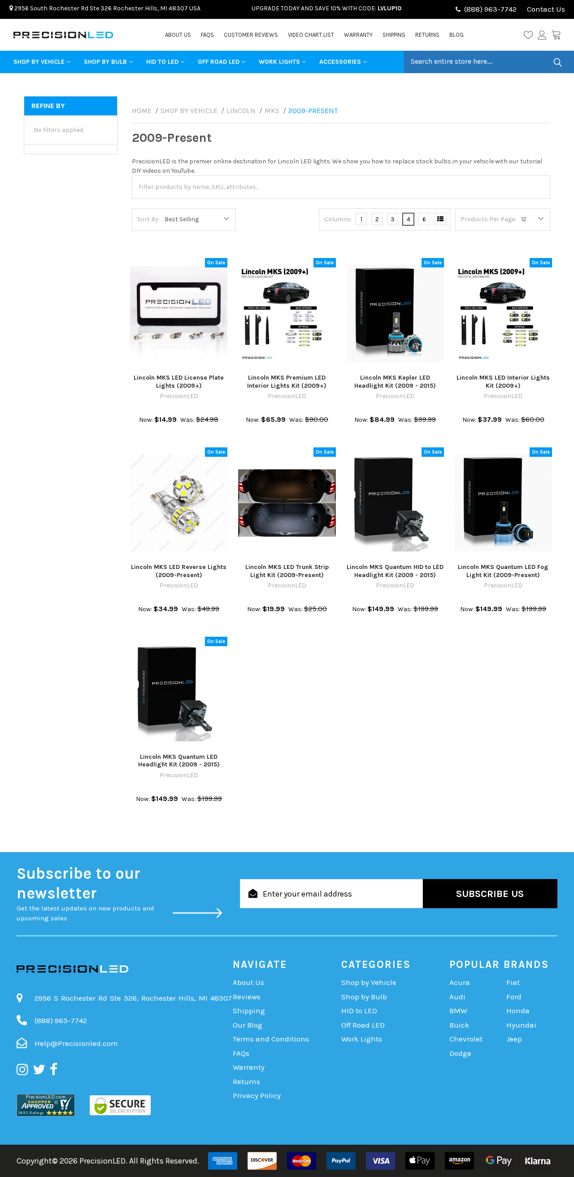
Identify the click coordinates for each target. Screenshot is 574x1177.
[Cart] (556, 35)
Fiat (513, 982)
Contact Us (545, 8)
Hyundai (521, 1024)
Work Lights (279, 62)
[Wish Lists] (531, 35)
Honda (518, 1010)
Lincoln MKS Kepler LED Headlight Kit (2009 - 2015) (395, 381)
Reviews (247, 996)
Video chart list (311, 34)
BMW (458, 1010)
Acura (459, 982)
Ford (514, 996)
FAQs (207, 34)
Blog (456, 34)
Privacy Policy (257, 1095)
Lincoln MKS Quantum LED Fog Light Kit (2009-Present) (503, 571)
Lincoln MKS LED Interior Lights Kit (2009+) (503, 381)
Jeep (514, 1038)
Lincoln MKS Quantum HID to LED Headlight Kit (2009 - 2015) (395, 571)
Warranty (358, 34)
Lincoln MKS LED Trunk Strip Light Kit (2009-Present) (287, 571)
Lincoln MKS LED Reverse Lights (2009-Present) (178, 571)
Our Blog (247, 1024)
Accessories (340, 62)
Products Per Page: (488, 219)
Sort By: (148, 219)
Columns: (338, 219)
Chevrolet (466, 1038)
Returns (427, 34)
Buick (459, 1024)
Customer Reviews (251, 34)
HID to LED (162, 62)
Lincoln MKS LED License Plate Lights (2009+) (179, 381)
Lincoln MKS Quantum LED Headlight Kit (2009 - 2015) (179, 761)
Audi (457, 996)
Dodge (460, 1053)
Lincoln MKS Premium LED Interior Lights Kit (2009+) (286, 381)
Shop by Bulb (105, 62)
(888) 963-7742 (490, 8)
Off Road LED (218, 62)
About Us (178, 34)
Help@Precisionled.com (76, 1043)
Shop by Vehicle (39, 62)
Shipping (394, 34)
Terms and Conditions (271, 1038)
